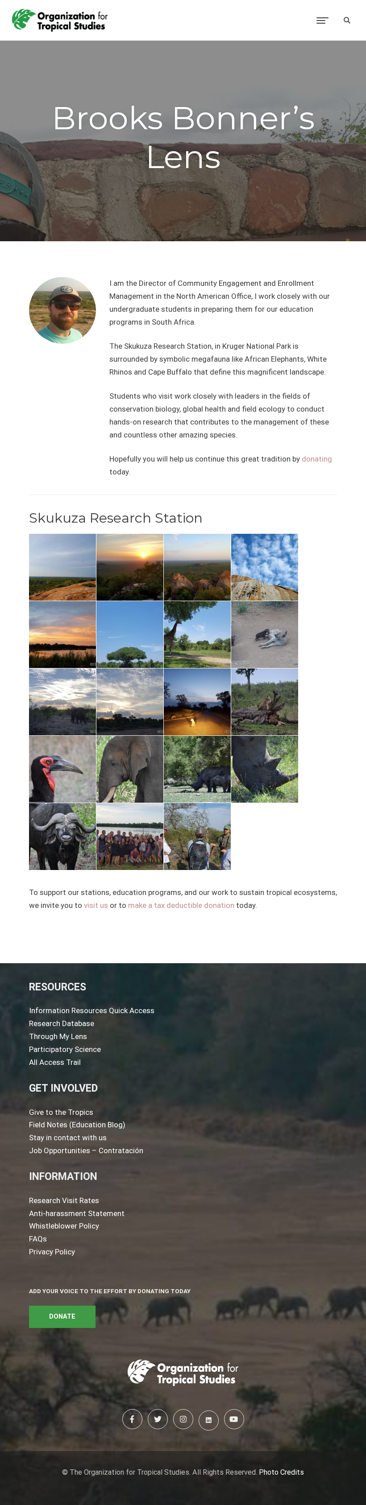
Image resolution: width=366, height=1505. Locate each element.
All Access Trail (55, 1062)
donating (317, 458)
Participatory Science (65, 1049)
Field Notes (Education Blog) (77, 1124)
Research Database (61, 1023)
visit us (96, 905)
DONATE (62, 1316)
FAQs (38, 1238)
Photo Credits (281, 1472)
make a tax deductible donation (181, 905)
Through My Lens (58, 1036)
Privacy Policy (52, 1251)
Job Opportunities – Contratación (86, 1150)
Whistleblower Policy (64, 1225)
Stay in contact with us (68, 1137)
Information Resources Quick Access (91, 1010)
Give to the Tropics (61, 1112)
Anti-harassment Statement (77, 1213)
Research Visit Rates (64, 1200)
